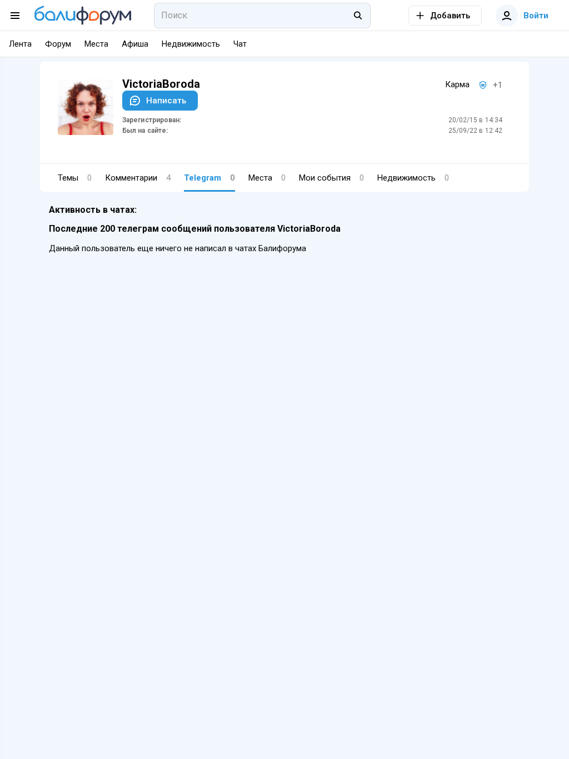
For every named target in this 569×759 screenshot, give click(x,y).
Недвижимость (413, 178)
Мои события (331, 178)
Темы (75, 178)
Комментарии (138, 178)
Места (267, 178)
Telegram (209, 178)
